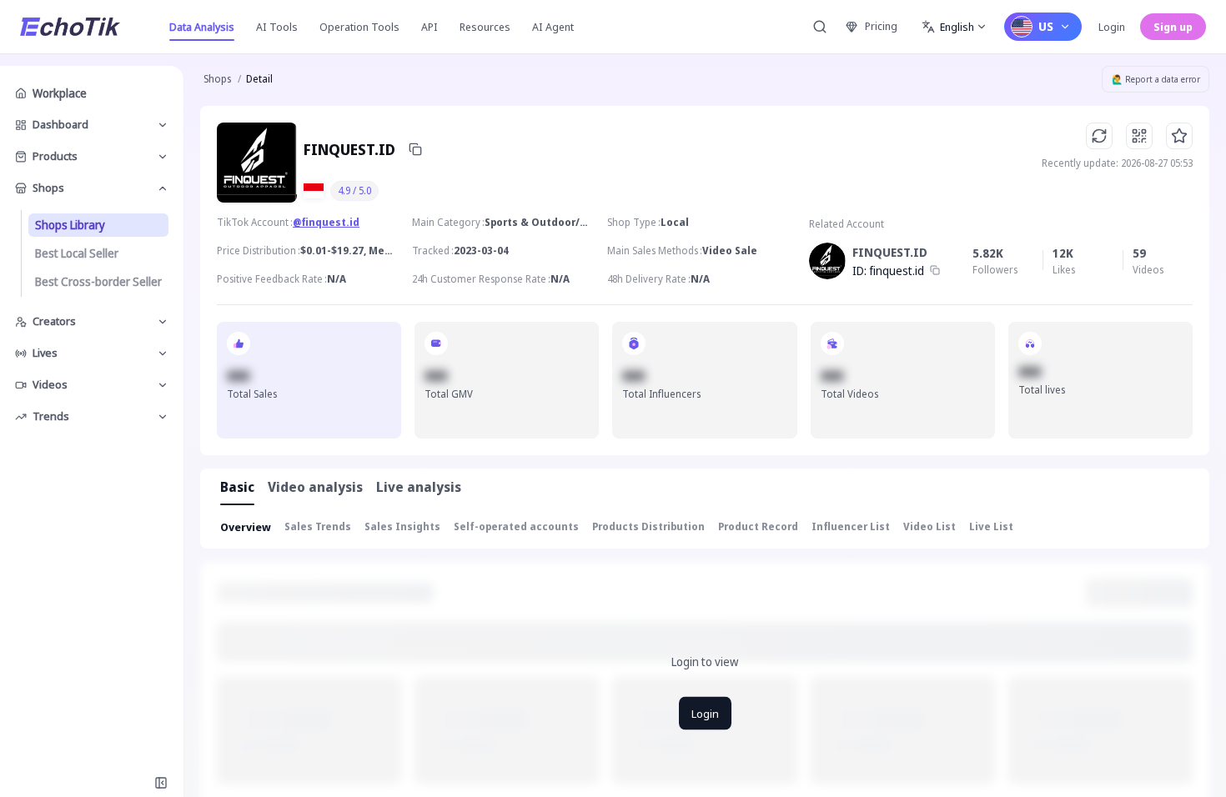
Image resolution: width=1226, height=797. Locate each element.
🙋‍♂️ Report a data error (1156, 79)
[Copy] (415, 149)
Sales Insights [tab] (402, 526)
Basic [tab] (237, 487)
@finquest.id (326, 222)
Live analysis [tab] (418, 487)
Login (1111, 26)
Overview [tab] (245, 526)
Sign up (1173, 26)
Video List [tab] (929, 526)
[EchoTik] (70, 27)
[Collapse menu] (161, 782)
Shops (217, 79)
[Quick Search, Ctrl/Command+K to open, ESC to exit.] (819, 26)
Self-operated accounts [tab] (516, 526)
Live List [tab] (991, 526)
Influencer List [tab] (850, 526)
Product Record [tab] (758, 526)
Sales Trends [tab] (317, 526)
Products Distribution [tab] (648, 526)
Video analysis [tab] (315, 487)
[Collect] (1179, 136)
